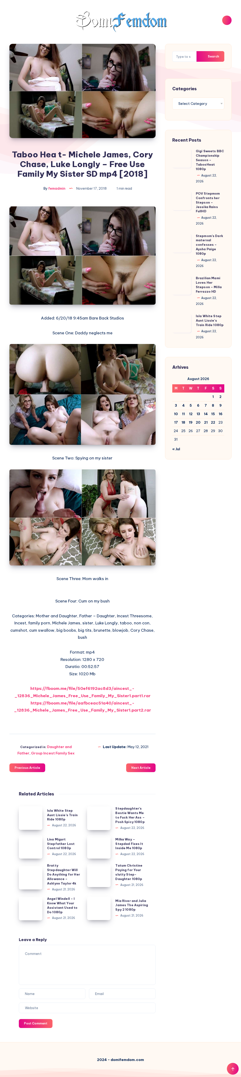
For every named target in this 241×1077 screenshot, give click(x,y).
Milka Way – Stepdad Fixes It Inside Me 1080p (129, 843)
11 (183, 414)
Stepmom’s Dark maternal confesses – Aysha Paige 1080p (209, 244)
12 (191, 414)
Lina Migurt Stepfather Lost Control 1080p (61, 843)
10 (176, 414)
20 (198, 422)
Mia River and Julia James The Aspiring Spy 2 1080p (131, 905)
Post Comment (35, 1023)
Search (213, 56)
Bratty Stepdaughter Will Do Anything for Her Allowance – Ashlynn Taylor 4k (63, 874)
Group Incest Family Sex (53, 753)
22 (213, 422)
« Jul (176, 449)
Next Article (140, 768)
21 (206, 422)
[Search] (227, 20)
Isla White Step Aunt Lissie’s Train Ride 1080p (62, 815)
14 (206, 414)
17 (176, 422)
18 (183, 422)
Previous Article (27, 768)
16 (220, 414)
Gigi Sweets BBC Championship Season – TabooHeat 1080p (210, 160)
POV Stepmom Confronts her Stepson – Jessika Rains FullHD (208, 202)
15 (213, 414)
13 (198, 414)
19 (191, 422)
